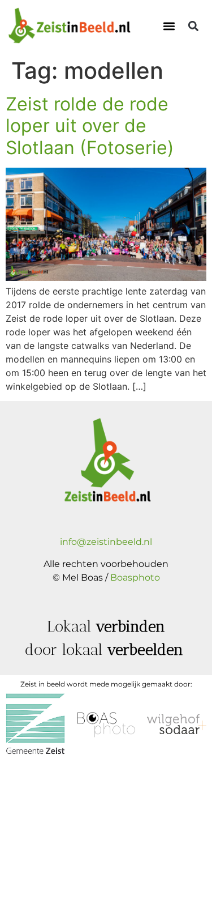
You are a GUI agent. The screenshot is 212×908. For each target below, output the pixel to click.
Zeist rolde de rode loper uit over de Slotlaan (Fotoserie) (90, 126)
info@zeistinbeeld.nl (106, 541)
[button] (168, 26)
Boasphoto (135, 577)
